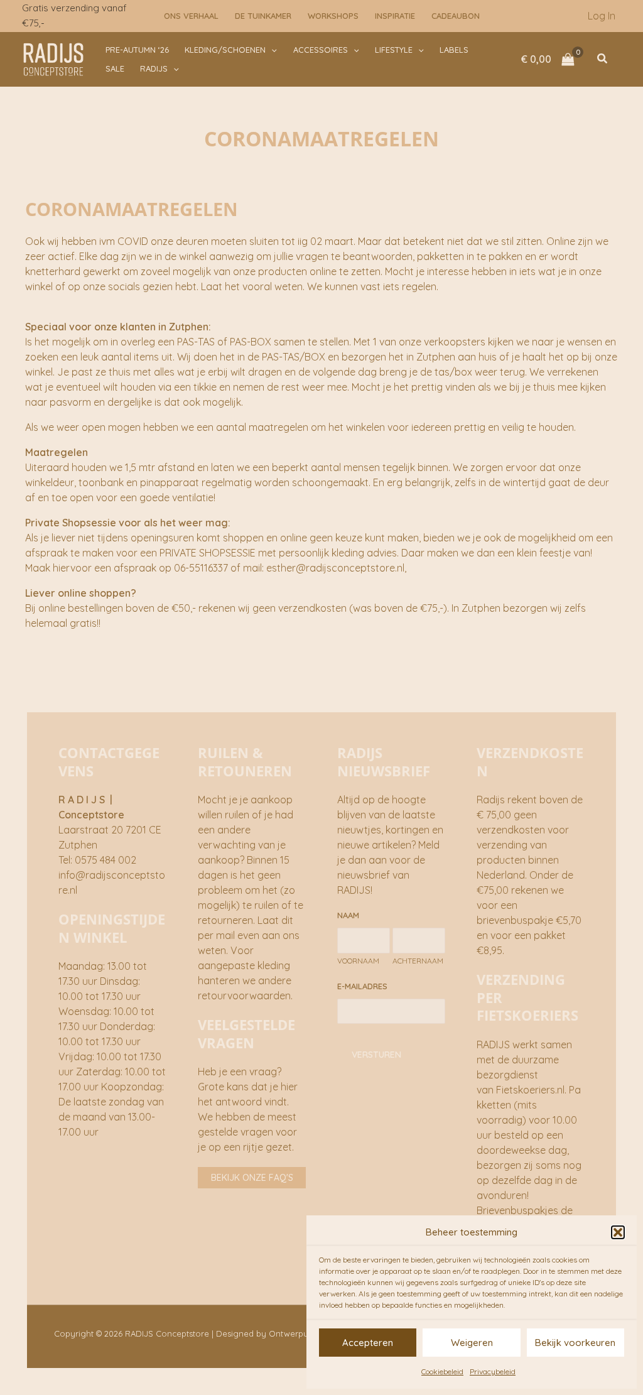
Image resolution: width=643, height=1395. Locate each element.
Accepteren (367, 1343)
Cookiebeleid (442, 1371)
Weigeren (472, 1343)
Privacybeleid (493, 1371)
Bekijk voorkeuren (575, 1343)
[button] (618, 1232)
